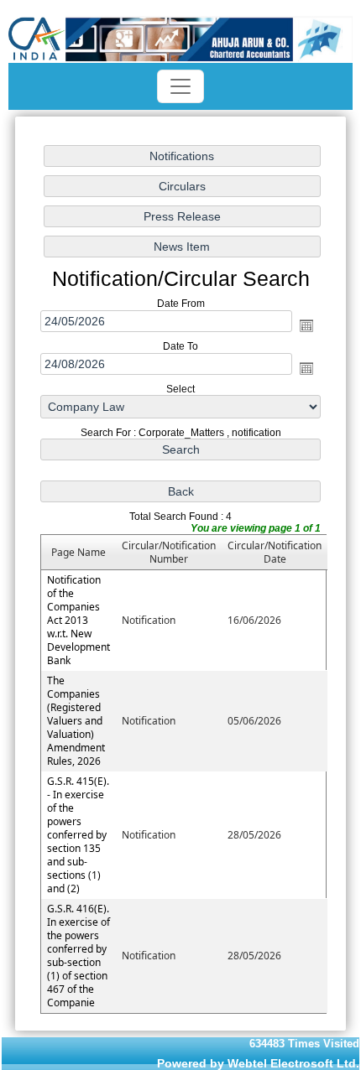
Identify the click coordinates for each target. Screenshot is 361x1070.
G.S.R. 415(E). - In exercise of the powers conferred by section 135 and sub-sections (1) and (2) (78, 835)
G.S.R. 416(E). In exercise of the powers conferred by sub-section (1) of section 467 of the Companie (78, 955)
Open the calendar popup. (306, 325)
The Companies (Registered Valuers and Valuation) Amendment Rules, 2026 (76, 720)
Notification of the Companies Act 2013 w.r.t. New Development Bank (78, 620)
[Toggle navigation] (180, 86)
